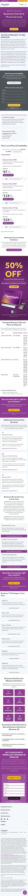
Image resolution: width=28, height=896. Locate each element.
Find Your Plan (14, 29)
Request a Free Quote (14, 105)
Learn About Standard (14, 658)
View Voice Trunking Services (14, 566)
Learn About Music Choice (14, 646)
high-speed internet (11, 56)
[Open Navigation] (25, 4)
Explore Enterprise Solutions (14, 250)
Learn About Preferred (14, 672)
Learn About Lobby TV (14, 608)
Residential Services (5, 816)
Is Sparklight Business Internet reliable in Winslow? (13, 739)
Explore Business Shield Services (9, 490)
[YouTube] (7, 819)
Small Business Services (6, 806)
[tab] (14, 734)
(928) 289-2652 (6, 138)
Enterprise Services (5, 810)
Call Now (14, 82)
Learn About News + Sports (14, 634)
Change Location (17, 151)
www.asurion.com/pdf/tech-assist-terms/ (14, 885)
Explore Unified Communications (14, 551)
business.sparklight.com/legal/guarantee (9, 857)
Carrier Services (4, 813)
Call (14, 410)
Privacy (21, 832)
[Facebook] (4, 819)
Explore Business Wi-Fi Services (9, 448)
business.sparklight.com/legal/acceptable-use (10, 855)
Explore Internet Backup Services (9, 469)
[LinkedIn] (1, 819)
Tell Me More (14, 286)
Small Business (4, 1)
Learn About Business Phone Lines (14, 536)
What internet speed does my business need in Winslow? (13, 734)
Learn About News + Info (14, 620)
